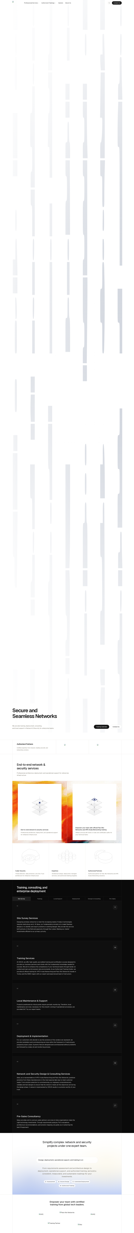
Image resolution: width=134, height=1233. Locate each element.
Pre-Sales (112, 899)
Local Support (58, 899)
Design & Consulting (94, 899)
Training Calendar (101, 727)
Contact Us (116, 727)
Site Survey (21, 899)
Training (39, 899)
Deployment (76, 899)
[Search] (109, 3)
